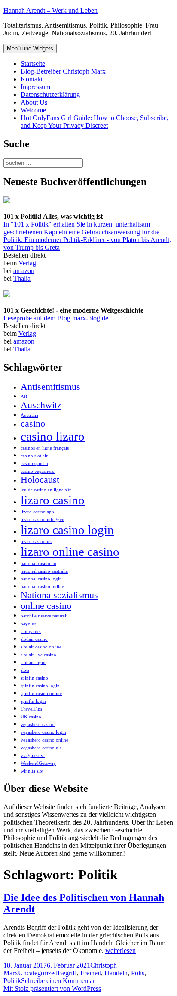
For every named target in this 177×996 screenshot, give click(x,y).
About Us (34, 102)
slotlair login (33, 662)
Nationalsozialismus (59, 595)
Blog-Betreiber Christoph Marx (63, 71)
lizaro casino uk (36, 541)
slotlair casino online (41, 647)
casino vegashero (38, 471)
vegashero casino (38, 724)
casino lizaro (53, 436)
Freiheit (90, 973)
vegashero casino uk (41, 747)
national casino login (41, 579)
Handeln (116, 973)
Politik (12, 980)
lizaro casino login (67, 530)
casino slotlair (34, 455)
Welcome (33, 110)
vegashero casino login (43, 732)
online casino (46, 606)
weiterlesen (120, 950)
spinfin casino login (40, 685)
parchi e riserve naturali (44, 616)
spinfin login (33, 701)
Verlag (27, 263)
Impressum (35, 86)
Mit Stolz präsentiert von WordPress (52, 988)
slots (25, 670)
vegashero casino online (44, 740)
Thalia (22, 278)
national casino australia (44, 571)
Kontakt (32, 79)
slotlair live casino (38, 654)
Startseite (33, 63)
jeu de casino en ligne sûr (46, 489)
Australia (29, 415)
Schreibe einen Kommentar (58, 980)
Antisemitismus (50, 387)
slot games (31, 631)
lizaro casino (53, 500)
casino (33, 424)
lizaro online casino (70, 552)
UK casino (31, 716)
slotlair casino (34, 639)
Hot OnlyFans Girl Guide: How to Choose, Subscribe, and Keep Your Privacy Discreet (94, 121)
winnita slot (32, 771)
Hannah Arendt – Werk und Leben (50, 10)
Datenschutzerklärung (50, 94)
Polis (137, 973)
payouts (28, 623)
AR (24, 396)
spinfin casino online (41, 693)
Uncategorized (38, 973)
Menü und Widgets (30, 48)
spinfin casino (34, 678)
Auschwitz (41, 405)
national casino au (38, 563)
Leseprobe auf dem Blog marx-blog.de (55, 318)
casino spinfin (34, 463)
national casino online (42, 586)
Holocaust (40, 480)
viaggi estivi (33, 755)
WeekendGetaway (38, 763)
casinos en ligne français (45, 448)
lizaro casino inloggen (42, 519)
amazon (23, 270)
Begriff (67, 973)
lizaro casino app (37, 511)
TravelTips (31, 709)
